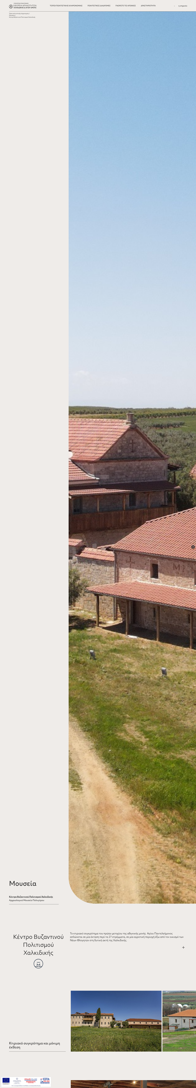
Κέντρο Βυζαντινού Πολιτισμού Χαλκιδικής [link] (31, 896)
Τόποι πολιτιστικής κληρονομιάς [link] (19, 13)
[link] (193, 547)
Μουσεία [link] (12, 15)
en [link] (193, 572)
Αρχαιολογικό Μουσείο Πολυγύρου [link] (26, 900)
